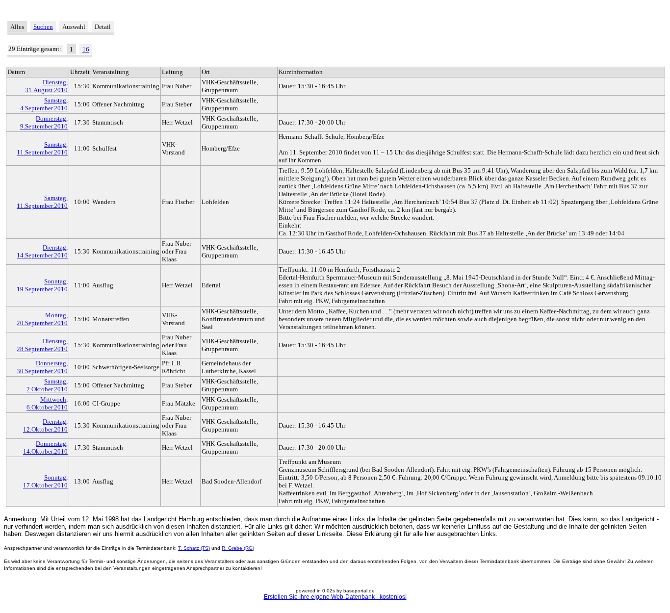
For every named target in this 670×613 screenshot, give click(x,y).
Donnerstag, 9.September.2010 (44, 122)
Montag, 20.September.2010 (42, 319)
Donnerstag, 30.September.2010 (42, 367)
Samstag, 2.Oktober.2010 (47, 385)
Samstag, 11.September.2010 (42, 148)
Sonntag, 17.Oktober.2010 (45, 481)
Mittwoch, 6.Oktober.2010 (47, 403)
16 (85, 49)
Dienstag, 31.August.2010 (46, 86)
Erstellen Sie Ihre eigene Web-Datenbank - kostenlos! (335, 596)
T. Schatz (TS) (194, 548)
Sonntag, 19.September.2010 (42, 285)
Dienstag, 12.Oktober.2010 (45, 425)
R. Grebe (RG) (238, 548)
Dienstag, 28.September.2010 (42, 345)
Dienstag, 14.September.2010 (42, 251)
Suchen (43, 26)
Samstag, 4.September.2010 (44, 104)
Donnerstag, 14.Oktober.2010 (45, 447)
